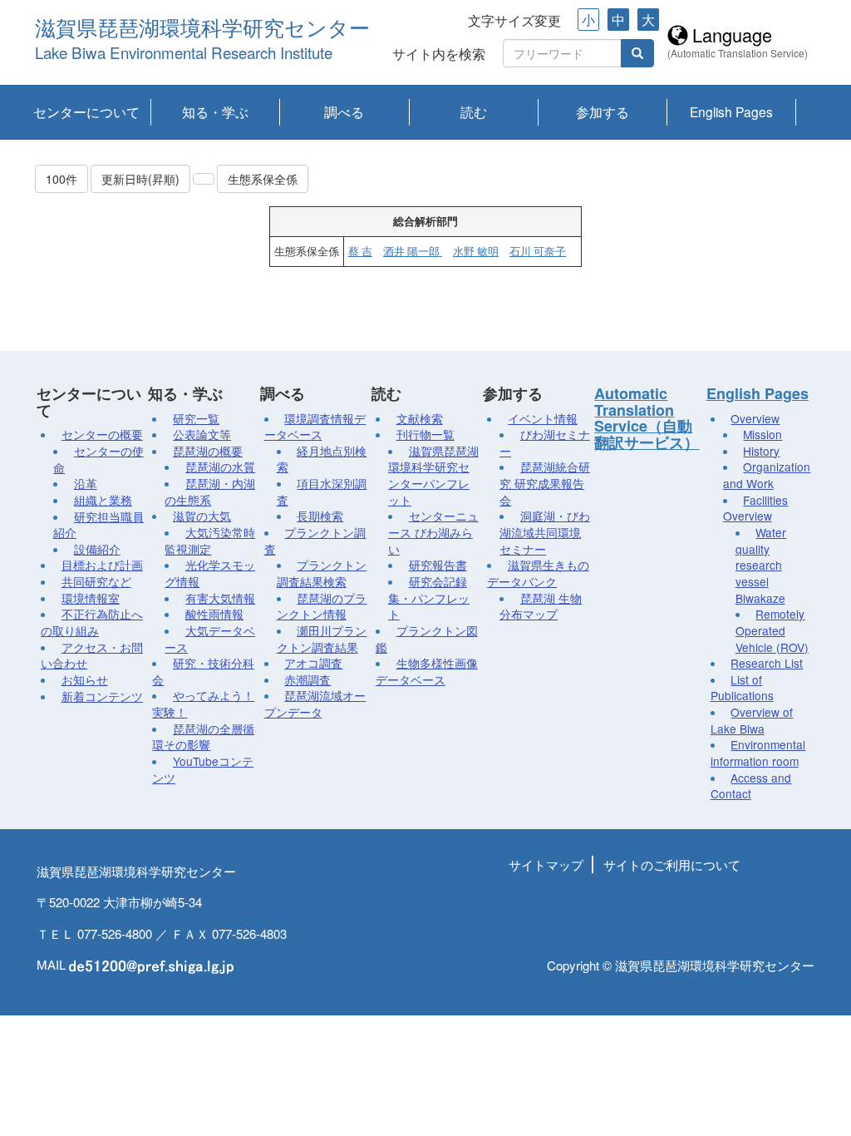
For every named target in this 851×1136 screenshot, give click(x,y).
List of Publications (742, 687)
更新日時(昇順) (140, 178)
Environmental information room (758, 752)
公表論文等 (202, 434)
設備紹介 (97, 549)
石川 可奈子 (537, 251)
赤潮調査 (307, 679)
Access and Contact (751, 786)
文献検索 (419, 418)
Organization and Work (767, 474)
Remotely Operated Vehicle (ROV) (772, 629)
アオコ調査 (313, 662)
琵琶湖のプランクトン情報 (322, 606)
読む (473, 111)
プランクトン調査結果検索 (322, 573)
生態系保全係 (263, 178)
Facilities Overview (756, 508)
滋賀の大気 (202, 515)
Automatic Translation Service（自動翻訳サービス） (646, 418)
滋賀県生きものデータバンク (538, 573)
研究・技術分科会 (203, 671)
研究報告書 (438, 564)
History (761, 450)
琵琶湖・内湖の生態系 (210, 491)
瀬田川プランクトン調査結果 (322, 638)
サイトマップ (546, 864)
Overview (755, 418)
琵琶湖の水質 (220, 466)
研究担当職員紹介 (98, 524)
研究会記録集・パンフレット (429, 597)
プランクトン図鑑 (427, 638)
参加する (602, 111)
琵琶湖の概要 (208, 450)
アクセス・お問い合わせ (92, 655)
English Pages (731, 111)
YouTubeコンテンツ (202, 769)
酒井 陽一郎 (412, 251)
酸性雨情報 (214, 613)
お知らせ (84, 679)
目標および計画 (102, 564)
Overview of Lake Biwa (752, 720)
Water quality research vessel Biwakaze (761, 565)
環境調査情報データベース (315, 426)
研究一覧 (196, 418)
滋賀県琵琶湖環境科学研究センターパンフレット (433, 475)
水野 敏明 (476, 251)
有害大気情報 (220, 598)
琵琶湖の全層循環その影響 (203, 736)
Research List (766, 662)
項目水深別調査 (322, 491)
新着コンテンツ (102, 696)
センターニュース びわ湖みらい (433, 531)
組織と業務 (103, 499)
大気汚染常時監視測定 (210, 540)
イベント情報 (543, 418)
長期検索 (320, 515)
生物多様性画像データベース (427, 671)
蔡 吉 (360, 251)
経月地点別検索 (322, 459)
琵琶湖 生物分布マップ (540, 606)
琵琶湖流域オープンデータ (315, 703)
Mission (762, 434)
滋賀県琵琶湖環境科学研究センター (202, 28)
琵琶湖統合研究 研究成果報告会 (544, 482)
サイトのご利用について (671, 864)
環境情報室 (90, 598)
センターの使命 (98, 459)
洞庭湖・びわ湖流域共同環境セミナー (544, 531)
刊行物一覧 (425, 434)
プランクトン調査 (315, 540)
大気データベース (210, 638)
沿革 (85, 483)
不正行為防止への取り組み (92, 622)
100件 (61, 178)
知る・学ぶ (215, 111)
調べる (344, 111)
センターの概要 (102, 434)
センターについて (86, 111)
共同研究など (96, 581)
